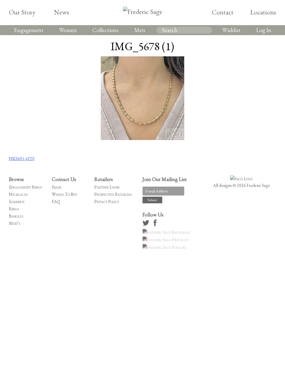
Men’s (14, 223)
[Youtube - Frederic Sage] (165, 247)
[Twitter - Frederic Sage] (146, 225)
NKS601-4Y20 (22, 158)
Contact (223, 12)
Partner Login (106, 187)
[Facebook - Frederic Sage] (156, 225)
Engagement (28, 30)
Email (57, 187)
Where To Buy (64, 194)
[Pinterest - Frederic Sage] (166, 240)
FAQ (56, 201)
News (61, 12)
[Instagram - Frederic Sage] (167, 232)
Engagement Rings (25, 187)
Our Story (22, 12)
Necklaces (18, 194)
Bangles (16, 216)
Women (68, 30)
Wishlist (231, 30)
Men (139, 30)
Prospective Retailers (113, 194)
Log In (263, 30)
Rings (14, 209)
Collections (105, 30)
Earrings (16, 201)
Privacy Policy (106, 201)
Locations (263, 12)
